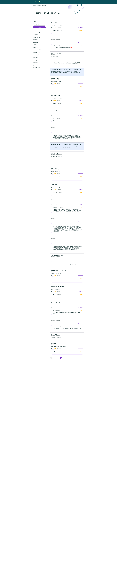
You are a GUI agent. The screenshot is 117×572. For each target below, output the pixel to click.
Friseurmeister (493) (36, 42)
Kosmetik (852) (35, 39)
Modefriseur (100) (36, 55)
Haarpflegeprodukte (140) (37, 52)
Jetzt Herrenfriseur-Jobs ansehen (77, 148)
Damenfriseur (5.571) (36, 37)
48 (68, 357)
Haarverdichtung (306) (37, 49)
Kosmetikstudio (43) (36, 59)
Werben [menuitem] (76, 1)
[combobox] (39, 24)
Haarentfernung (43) (36, 57)
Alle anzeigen (35, 34)
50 (73, 357)
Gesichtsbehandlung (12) (37, 67)
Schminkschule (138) (36, 54)
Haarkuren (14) (35, 65)
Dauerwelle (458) (36, 45)
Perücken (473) (35, 44)
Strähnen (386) (35, 47)
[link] (67, 28)
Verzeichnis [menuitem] (60, 1)
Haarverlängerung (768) (37, 40)
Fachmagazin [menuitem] (68, 1)
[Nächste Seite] (83, 358)
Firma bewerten (80, 27)
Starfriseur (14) (35, 64)
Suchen (39, 27)
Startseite (34, 5)
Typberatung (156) (36, 50)
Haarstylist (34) (35, 62)
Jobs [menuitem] (73, 1)
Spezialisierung (36, 32)
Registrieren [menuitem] (82, 1)
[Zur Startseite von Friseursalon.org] (38, 1)
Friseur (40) (35, 60)
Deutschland (39, 5)
